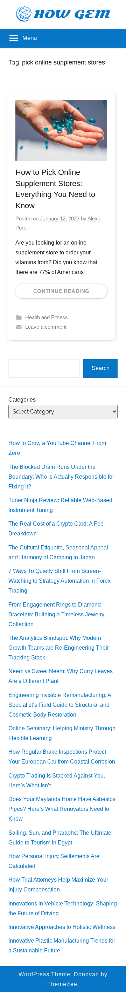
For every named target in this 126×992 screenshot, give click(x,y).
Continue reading (61, 291)
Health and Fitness (46, 317)
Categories (22, 400)
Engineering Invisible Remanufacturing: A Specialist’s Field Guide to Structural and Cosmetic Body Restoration (59, 705)
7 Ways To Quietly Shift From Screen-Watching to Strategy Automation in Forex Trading (59, 581)
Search (101, 368)
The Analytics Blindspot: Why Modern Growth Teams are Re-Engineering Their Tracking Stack (58, 648)
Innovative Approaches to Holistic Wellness (61, 927)
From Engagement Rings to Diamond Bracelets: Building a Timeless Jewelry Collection (56, 614)
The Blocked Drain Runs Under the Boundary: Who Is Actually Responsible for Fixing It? (61, 477)
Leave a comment (45, 327)
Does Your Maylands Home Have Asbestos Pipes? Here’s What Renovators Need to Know (61, 809)
